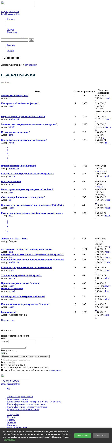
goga (11, 257)
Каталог (11, 19)
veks (107, 252)
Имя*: (4, 338)
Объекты (11, 422)
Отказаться (101, 435)
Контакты (12, 32)
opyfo (107, 176)
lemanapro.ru (55, 370)
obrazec (12, 184)
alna (106, 257)
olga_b (107, 127)
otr (10, 200)
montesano (100, 171)
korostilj (12, 291)
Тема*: (4, 341)
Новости (11, 417)
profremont (14, 119)
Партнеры (12, 425)
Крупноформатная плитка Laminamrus (26, 404)
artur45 (12, 127)
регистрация (31, 65)
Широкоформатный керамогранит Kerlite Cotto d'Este (34, 401)
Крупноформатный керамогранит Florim (27, 407)
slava (107, 270)
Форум (10, 29)
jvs (10, 98)
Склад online (13, 414)
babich (12, 176)
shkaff (107, 98)
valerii (107, 119)
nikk (11, 215)
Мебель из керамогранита (20, 396)
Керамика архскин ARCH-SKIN (23, 409)
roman (107, 200)
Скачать (11, 420)
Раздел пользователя (17, 427)
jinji (106, 142)
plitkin (107, 207)
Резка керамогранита (17, 399)
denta (107, 291)
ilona (11, 135)
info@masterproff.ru (10, 14)
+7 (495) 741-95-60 (10, 11)
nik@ (107, 278)
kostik (107, 262)
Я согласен (82, 435)
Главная (11, 45)
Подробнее (9, 439)
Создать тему (7, 320)
